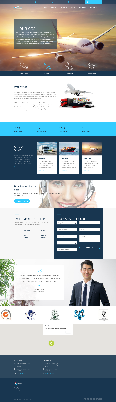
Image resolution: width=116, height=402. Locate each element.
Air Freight (87, 158)
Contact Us (93, 7)
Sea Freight (65, 158)
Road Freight (43, 158)
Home (45, 7)
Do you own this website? (50, 332)
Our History (63, 7)
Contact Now (21, 201)
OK (68, 332)
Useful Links (82, 7)
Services (73, 7)
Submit (88, 247)
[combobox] (67, 222)
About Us (53, 7)
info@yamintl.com (21, 373)
